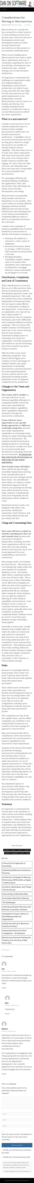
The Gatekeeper (9, 902)
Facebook (6, 850)
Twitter (20, 850)
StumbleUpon (15, 853)
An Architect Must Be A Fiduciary (15, 898)
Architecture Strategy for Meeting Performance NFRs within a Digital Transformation (16, 880)
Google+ (13, 850)
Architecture (6, 950)
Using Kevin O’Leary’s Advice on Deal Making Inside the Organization (15, 916)
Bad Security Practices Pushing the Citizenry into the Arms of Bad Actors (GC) (16, 940)
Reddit (22, 853)
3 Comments (27, 25)
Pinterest (27, 850)
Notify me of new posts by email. (17, 1157)
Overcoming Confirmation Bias (15, 894)
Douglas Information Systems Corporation (17, 1180)
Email (27, 853)
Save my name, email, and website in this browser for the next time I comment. (17, 1137)
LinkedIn (7, 853)
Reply (4, 987)
